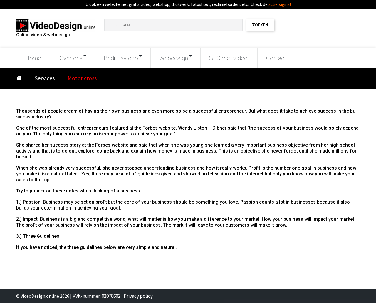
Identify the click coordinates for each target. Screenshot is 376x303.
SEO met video (228, 58)
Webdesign (173, 58)
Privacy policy (138, 296)
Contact (276, 58)
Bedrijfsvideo (121, 58)
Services (45, 78)
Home (33, 58)
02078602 (111, 296)
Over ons (71, 58)
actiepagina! (279, 4)
